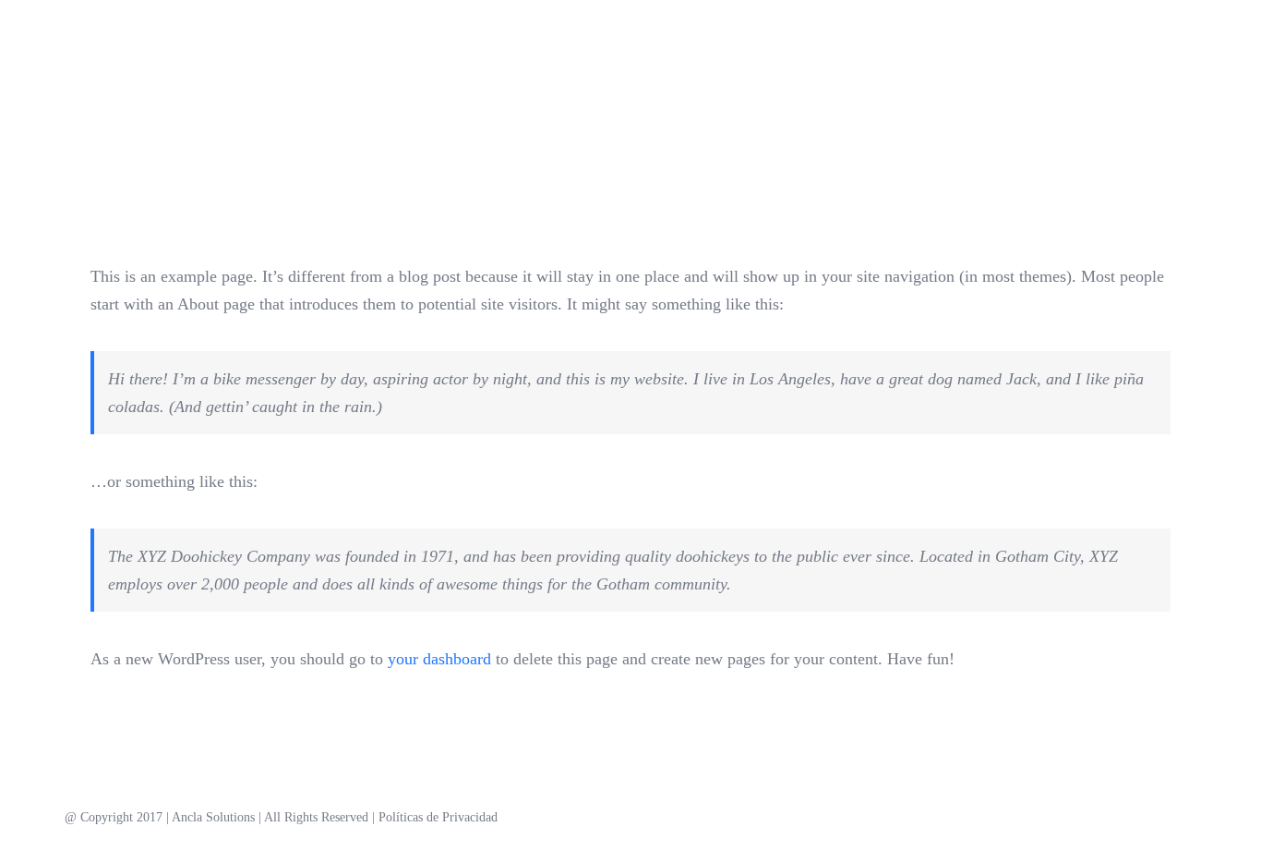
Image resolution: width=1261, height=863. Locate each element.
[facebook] (1131, 817)
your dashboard (439, 659)
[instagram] (1161, 817)
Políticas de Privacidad (438, 817)
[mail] (1190, 817)
